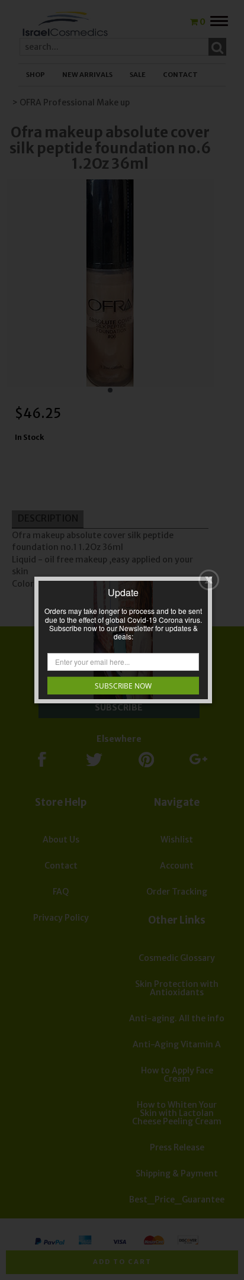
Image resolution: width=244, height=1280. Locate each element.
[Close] (208, 580)
